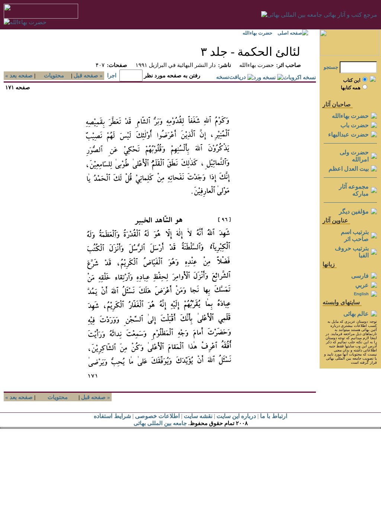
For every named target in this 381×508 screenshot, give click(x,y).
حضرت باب (354, 125)
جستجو (331, 67)
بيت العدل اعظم (349, 168)
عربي (362, 285)
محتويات (54, 75)
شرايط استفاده (112, 416)
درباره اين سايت (236, 416)
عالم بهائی (356, 314)
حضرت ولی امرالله (354, 156)
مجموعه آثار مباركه (354, 190)
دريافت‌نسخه (231, 77)
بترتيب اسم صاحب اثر (355, 235)
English (361, 294)
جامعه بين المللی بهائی (160, 423)
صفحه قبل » (89, 75)
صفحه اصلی (290, 33)
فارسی (360, 276)
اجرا (111, 75)
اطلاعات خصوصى (157, 416)
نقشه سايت (198, 416)
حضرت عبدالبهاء (348, 134)
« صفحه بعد (18, 75)
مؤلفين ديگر (354, 211)
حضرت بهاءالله (257, 33)
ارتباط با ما (273, 416)
